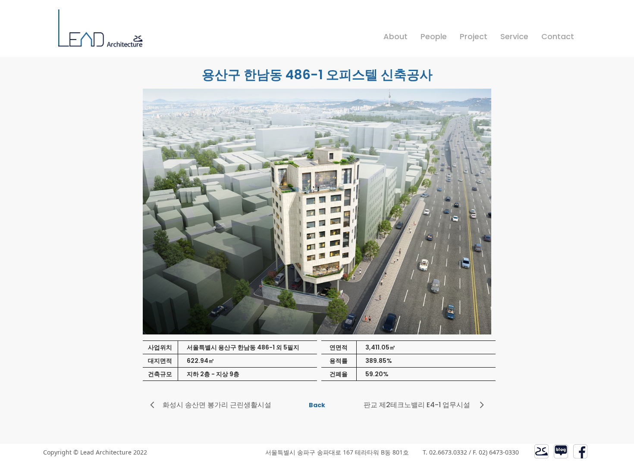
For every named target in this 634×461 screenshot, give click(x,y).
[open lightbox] (317, 214)
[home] (101, 33)
